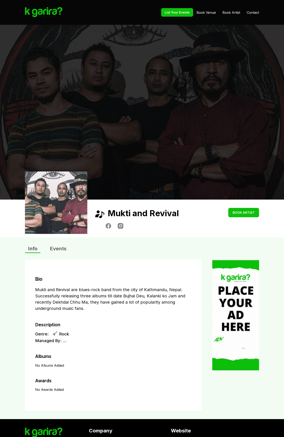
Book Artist (231, 12)
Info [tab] (32, 249)
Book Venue (206, 12)
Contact (253, 12)
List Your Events (177, 12)
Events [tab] (58, 249)
